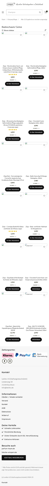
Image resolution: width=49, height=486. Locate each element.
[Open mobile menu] (3, 12)
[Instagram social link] (10, 361)
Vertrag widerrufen (13, 458)
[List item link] (24, 397)
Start (4, 19)
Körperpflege (13, 19)
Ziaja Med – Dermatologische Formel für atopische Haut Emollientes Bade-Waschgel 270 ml (13, 178)
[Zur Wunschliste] (21, 35)
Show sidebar (9, 30)
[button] (13, 84)
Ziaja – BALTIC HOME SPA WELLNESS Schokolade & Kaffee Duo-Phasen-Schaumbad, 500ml (36, 328)
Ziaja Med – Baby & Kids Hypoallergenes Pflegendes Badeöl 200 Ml (13, 328)
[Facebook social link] (4, 361)
